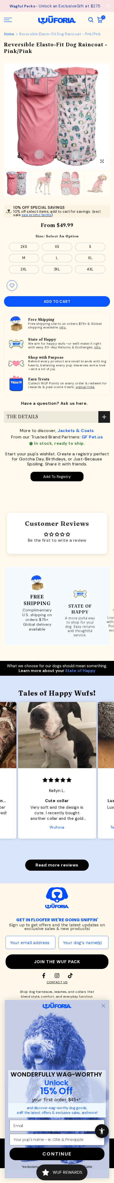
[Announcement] (55, 6)
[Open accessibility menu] (102, 1131)
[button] (53, 850)
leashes (60, 992)
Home (9, 34)
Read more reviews (57, 865)
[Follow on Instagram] (57, 976)
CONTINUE (57, 1154)
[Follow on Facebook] (43, 976)
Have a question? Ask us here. (54, 403)
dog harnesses (41, 992)
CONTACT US (57, 982)
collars (80, 992)
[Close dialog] (103, 1006)
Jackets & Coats (76, 430)
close (108, 6)
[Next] (106, 116)
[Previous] (8, 116)
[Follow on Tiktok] (70, 976)
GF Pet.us (92, 437)
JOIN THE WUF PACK (57, 961)
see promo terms (37, 215)
